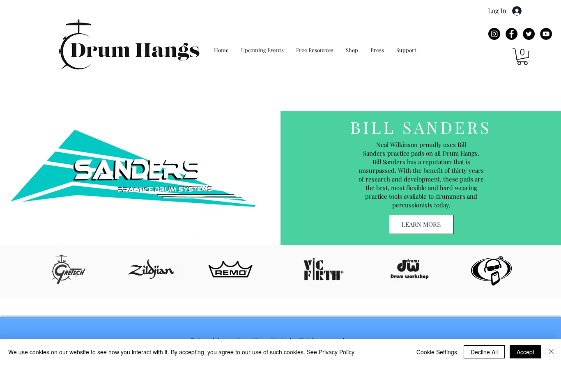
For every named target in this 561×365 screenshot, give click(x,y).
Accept (525, 352)
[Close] (551, 351)
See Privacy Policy (330, 352)
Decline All (484, 352)
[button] (522, 56)
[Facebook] (511, 34)
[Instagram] (494, 34)
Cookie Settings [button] (436, 352)
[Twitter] (529, 34)
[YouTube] (546, 34)
